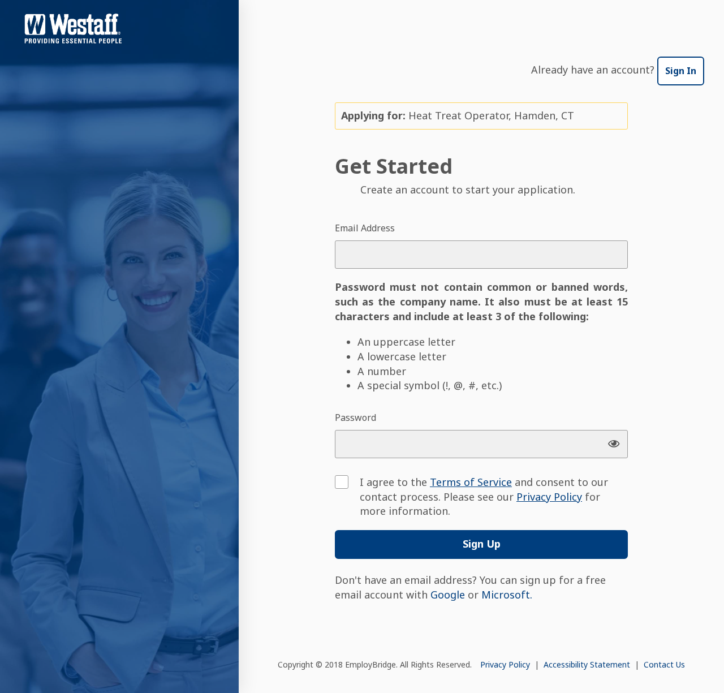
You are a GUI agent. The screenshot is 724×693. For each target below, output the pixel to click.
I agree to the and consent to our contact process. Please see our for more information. (484, 496)
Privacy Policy (506, 664)
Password (355, 417)
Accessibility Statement (588, 664)
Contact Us (664, 664)
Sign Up (482, 543)
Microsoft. (506, 594)
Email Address (365, 228)
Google (447, 594)
